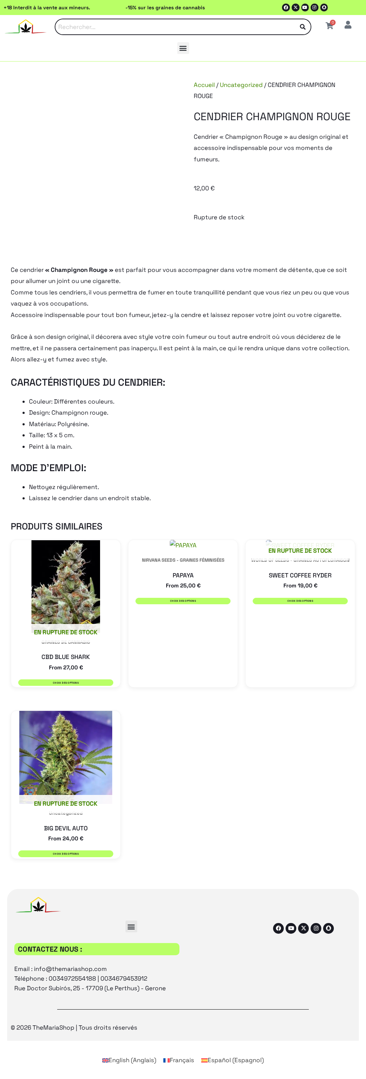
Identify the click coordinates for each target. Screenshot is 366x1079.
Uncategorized (241, 85)
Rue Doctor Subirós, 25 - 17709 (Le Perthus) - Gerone (90, 988)
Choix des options (66, 682)
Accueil (204, 85)
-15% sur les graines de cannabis (165, 7)
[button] (183, 48)
